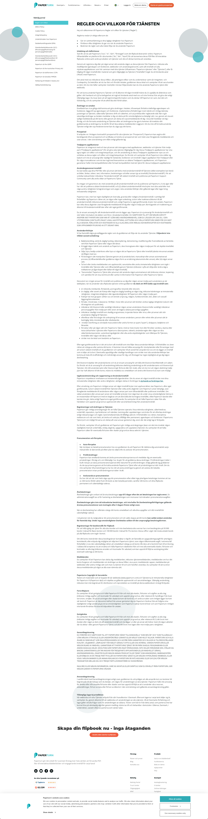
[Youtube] (41, 771)
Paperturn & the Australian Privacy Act (49, 68)
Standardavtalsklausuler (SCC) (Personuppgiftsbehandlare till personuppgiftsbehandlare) (46, 58)
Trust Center (134, 785)
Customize (174, 806)
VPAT (132, 791)
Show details (48, 812)
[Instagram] (51, 771)
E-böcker (157, 785)
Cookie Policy (40, 31)
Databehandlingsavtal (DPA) (45, 43)
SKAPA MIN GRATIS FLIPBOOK (104, 735)
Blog (131, 761)
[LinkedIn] (36, 771)
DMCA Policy (39, 27)
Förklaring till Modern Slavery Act (47, 81)
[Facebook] (46, 771)
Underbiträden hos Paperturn (46, 39)
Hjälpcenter (158, 768)
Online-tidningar (160, 788)
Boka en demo (140, 5)
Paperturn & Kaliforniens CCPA (46, 73)
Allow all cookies (175, 799)
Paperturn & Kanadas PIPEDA (45, 77)
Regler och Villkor (41, 23)
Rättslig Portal (135, 782)
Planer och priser (136, 758)
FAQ (155, 771)
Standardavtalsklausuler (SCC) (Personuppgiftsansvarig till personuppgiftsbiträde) (46, 49)
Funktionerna (159, 761)
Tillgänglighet (135, 788)
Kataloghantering (160, 782)
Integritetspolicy (41, 35)
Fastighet (157, 791)
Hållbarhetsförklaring (43, 85)
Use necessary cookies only (175, 813)
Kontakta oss (134, 765)
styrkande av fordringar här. (151, 381)
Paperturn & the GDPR (43, 64)
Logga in (127, 5)
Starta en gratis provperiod (161, 5)
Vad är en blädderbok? (162, 758)
